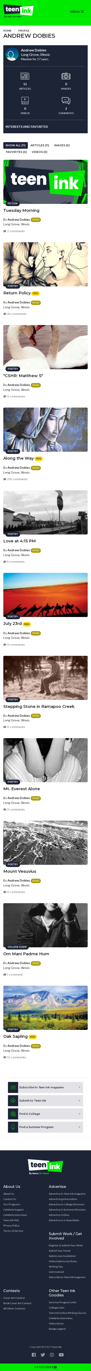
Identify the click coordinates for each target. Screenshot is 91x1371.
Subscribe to (41, 1087)
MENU (75, 12)
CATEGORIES (44, 1367)
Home (7, 30)
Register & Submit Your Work (66, 1245)
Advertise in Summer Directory (67, 1209)
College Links (56, 1307)
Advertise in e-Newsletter (64, 1220)
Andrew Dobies (19, 219)
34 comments (16, 314)
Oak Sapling (15, 1036)
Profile (23, 30)
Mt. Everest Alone (21, 788)
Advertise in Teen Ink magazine (67, 1193)
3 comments (15, 809)
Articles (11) (39, 145)
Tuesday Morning (21, 210)
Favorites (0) (16, 152)
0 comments (15, 396)
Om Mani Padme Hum (26, 954)
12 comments (16, 1057)
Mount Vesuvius (19, 871)
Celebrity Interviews (15, 1215)
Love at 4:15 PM (19, 541)
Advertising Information (63, 1199)
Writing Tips (56, 1266)
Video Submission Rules (63, 1261)
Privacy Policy (11, 1225)
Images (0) (62, 145)
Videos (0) (39, 152)
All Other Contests (14, 1308)
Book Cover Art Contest (17, 1303)
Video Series (56, 1323)
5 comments (15, 561)
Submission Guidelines (62, 1256)
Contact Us (9, 1199)
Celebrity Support (13, 1209)
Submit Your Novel (59, 1250)
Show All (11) (16, 145)
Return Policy (17, 293)
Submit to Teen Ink (32, 1100)
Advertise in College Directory (66, 1204)
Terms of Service (13, 1230)
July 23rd (12, 623)
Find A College (29, 1113)
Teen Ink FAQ (11, 1220)
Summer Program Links (63, 1302)
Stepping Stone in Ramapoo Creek (38, 706)
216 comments (17, 479)
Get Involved (56, 1271)
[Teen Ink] (22, 11)
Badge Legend (57, 1328)
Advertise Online (59, 1215)
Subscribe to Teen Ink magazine (67, 1277)
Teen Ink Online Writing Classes (67, 1313)
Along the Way (18, 458)
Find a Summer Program (36, 1127)
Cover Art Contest (14, 1298)
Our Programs (11, 1204)
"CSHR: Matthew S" (23, 375)
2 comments (15, 231)
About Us (8, 1193)
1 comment (14, 974)
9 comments (15, 644)
